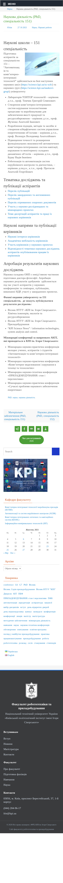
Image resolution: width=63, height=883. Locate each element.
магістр (27, 615)
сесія (30, 642)
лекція (19, 615)
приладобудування (32, 637)
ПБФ (20, 592)
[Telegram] (17, 427)
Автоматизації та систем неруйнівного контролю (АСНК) (30, 512)
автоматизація (10, 601)
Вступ (7, 737)
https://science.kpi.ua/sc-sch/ (37, 83)
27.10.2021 (22, 27)
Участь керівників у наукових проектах (30, 243)
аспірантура (37, 601)
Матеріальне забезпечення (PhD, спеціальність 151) (15, 414)
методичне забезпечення (15, 619)
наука (15, 396)
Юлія (9, 27)
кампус (28, 610)
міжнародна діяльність (39, 619)
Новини (8, 742)
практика (45, 633)
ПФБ (50, 597)
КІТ (15, 592)
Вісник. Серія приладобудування (19, 588)
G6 (16, 583)
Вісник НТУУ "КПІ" (46, 588)
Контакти (9, 753)
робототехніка (10, 642)
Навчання (9, 778)
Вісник (32, 583)
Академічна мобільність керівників (28, 240)
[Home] (2, 9)
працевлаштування (13, 637)
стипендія (51, 642)
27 (24, 548)
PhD (10, 396)
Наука (9, 9)
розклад (22, 642)
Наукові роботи (45, 27)
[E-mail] (31, 427)
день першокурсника (14, 610)
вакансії (48, 601)
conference (9, 583)
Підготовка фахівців (15, 772)
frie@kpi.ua (10, 811)
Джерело (8, 592)
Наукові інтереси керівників (24, 236)
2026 (31, 438)
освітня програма (38, 628)
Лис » (12, 552)
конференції (9, 615)
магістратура (38, 615)
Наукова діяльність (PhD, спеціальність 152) (47, 414)
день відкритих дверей (38, 606)
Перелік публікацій (19, 190)
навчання (8, 624)
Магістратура (11, 747)
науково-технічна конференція (34, 624)
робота (45, 637)
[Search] (55, 450)
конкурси (37, 610)
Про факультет (12, 767)
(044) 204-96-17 (12, 806)
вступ (23, 606)
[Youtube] (38, 427)
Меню (12, 4)
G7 (20, 583)
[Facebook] (24, 427)
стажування (39, 642)
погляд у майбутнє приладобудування (21, 633)
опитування (22, 628)
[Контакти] (45, 427)
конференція (50, 610)
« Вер (6, 552)
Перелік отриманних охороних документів (32, 201)
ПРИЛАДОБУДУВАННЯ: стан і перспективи (25, 597)
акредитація (24, 601)
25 (8, 548)
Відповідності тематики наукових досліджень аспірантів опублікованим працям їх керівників (33, 251)
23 (47, 545)
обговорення (10, 628)
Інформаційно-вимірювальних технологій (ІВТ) (26, 522)
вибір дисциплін (11, 606)
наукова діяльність (27, 396)
